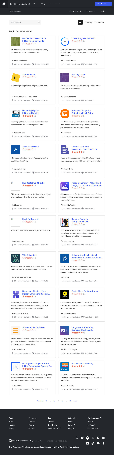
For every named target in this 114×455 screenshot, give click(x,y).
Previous (40, 401)
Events (70, 421)
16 (70, 401)
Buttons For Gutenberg (82, 363)
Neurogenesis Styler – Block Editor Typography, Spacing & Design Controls (36, 364)
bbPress (92, 425)
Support (51, 421)
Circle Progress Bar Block (84, 38)
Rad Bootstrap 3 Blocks (33, 183)
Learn (50, 418)
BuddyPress (93, 428)
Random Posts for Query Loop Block (80, 220)
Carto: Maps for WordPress (85, 291)
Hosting (12, 425)
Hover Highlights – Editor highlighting (30, 111)
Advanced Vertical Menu (34, 327)
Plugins (31, 425)
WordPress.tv (54, 428)
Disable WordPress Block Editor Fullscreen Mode (34, 39)
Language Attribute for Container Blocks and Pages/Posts (82, 328)
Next (75, 401)
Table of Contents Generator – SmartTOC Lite (84, 148)
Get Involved (72, 418)
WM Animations (29, 255)
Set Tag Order (78, 74)
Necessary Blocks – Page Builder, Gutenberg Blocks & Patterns (35, 292)
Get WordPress (103, 4)
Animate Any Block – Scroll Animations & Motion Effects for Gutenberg (87, 256)
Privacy (11, 428)
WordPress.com (94, 418)
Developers (52, 425)
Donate (71, 425)
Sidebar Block (28, 74)
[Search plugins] (39, 22)
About (11, 418)
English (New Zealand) (38, 441)
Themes (32, 421)
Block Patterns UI (30, 219)
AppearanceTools (30, 147)
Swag (71, 428)
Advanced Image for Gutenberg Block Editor (83, 111)
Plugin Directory (15, 11)
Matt (90, 421)
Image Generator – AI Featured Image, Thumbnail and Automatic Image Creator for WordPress (87, 184)
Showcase (32, 418)
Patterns (32, 428)
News (11, 421)
